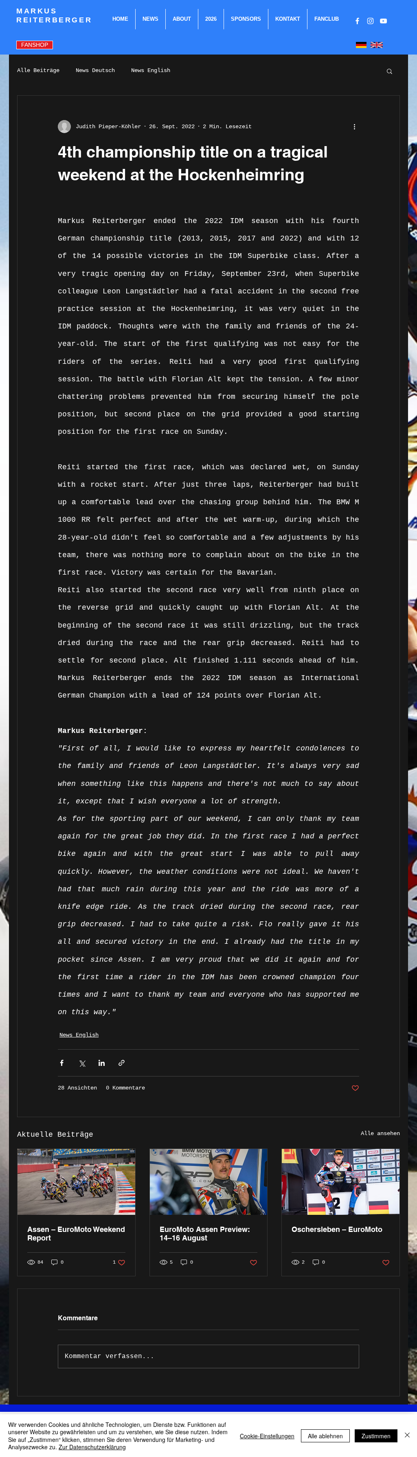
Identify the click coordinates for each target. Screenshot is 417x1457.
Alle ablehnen (325, 1436)
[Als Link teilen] (121, 1063)
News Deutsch (95, 70)
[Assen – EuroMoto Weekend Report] (76, 1182)
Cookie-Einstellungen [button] (267, 1436)
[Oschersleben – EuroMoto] (340, 1182)
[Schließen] (407, 1435)
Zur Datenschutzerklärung (92, 1447)
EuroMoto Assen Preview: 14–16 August (205, 1233)
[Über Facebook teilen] (62, 1063)
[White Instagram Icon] (370, 21)
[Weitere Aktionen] (354, 126)
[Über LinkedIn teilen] (101, 1063)
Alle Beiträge (38, 70)
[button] (389, 71)
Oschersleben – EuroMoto (337, 1229)
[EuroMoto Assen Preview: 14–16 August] (209, 1182)
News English (150, 70)
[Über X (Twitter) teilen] (82, 1063)
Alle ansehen (380, 1133)
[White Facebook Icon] (357, 21)
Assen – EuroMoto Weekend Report (76, 1233)
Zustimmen (376, 1436)
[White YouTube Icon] (383, 21)
